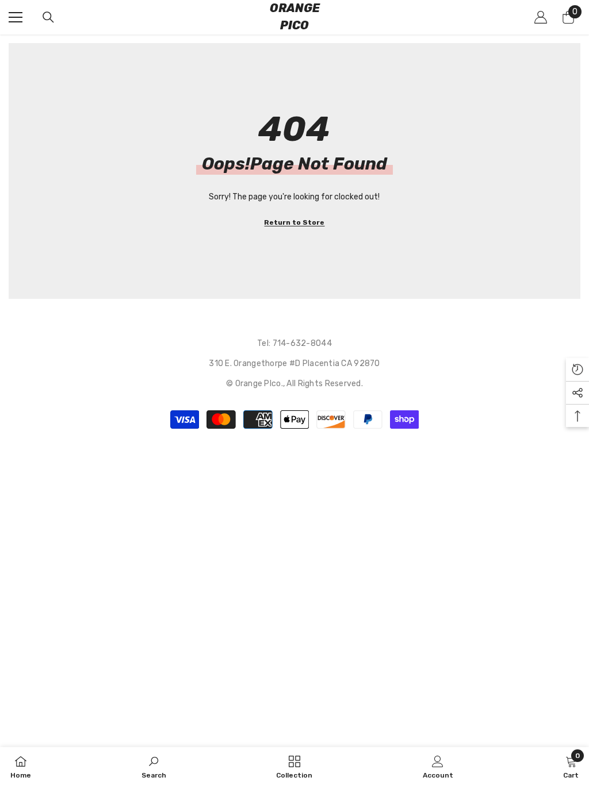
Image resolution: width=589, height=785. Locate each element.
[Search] (48, 17)
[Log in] (540, 17)
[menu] (15, 17)
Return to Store (294, 222)
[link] (153, 766)
